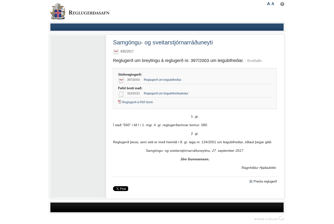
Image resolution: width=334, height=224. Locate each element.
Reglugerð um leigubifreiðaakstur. (166, 93)
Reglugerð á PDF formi (137, 102)
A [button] (268, 3)
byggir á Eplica (268, 218)
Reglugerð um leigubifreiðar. (163, 79)
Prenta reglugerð (265, 181)
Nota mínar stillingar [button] (282, 4)
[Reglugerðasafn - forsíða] (79, 11)
